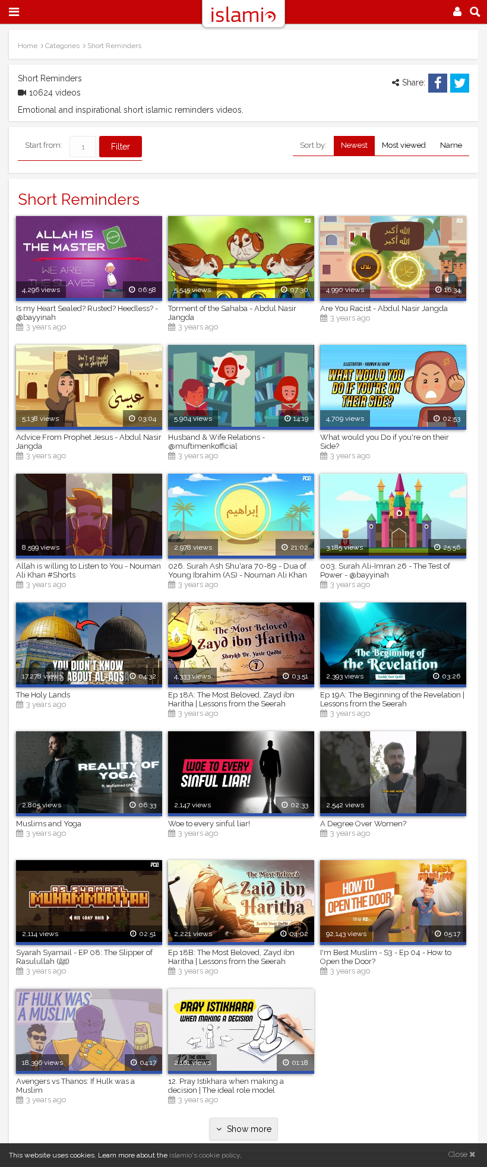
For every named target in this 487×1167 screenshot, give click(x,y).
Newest (354, 145)
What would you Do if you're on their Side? (384, 442)
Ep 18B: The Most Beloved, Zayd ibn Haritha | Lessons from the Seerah (231, 957)
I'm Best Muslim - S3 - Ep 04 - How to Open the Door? (385, 957)
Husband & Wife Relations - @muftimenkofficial (216, 442)
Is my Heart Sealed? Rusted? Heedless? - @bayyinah (87, 313)
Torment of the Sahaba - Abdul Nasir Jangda (232, 313)
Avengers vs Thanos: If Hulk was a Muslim (75, 1086)
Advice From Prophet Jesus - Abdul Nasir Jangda (89, 442)
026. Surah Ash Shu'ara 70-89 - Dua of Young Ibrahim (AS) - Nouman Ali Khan (237, 570)
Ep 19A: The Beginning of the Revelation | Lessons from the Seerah (392, 699)
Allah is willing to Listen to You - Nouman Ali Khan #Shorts (88, 570)
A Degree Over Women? (363, 823)
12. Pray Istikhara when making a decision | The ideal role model (226, 1086)
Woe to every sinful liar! (209, 823)
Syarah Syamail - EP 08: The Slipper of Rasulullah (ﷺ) (84, 957)
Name (451, 145)
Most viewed (404, 145)
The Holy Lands (43, 694)
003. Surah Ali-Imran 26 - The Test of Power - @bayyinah (385, 570)
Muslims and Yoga (48, 823)
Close (458, 1154)
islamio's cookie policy (204, 1155)
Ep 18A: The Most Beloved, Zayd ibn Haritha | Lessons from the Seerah (231, 699)
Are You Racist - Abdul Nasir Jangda (384, 308)
